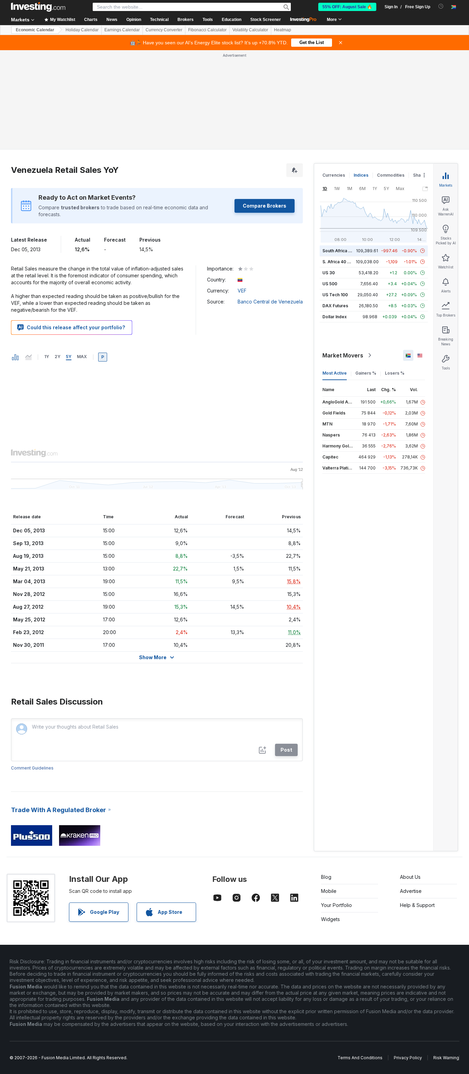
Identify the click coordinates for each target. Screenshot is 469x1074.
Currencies (333, 175)
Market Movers (342, 355)
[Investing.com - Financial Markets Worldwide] (38, 7)
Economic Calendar (35, 29)
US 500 (329, 283)
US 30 (328, 272)
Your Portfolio (336, 905)
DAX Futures (335, 305)
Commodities (390, 175)
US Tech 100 (335, 294)
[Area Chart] (28, 357)
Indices (361, 175)
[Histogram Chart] (15, 357)
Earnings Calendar (122, 29)
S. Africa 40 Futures (342, 261)
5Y (68, 356)
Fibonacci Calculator (207, 29)
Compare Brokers (264, 206)
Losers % (394, 373)
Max (82, 356)
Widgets (330, 919)
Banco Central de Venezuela (270, 302)
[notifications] (441, 6)
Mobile (328, 891)
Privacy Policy (408, 1057)
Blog (326, 877)
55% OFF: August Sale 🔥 (347, 6)
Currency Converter (164, 29)
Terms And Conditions (360, 1057)
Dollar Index (334, 316)
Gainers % (365, 373)
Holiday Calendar (82, 29)
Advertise (411, 891)
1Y (46, 356)
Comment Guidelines (32, 768)
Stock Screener (265, 19)
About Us (410, 877)
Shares (420, 175)
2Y (57, 356)
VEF (242, 291)
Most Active (334, 373)
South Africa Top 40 (342, 250)
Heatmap (282, 29)
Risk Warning (446, 1057)
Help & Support (417, 905)
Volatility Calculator (250, 29)
